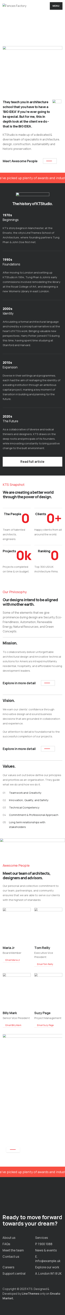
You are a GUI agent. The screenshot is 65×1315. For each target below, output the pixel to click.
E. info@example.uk (47, 1258)
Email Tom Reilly (45, 964)
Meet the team (13, 1250)
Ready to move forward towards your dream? (32, 1220)
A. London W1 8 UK (48, 1273)
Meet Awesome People (20, 161)
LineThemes (30, 1294)
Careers (8, 1267)
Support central (14, 1273)
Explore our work (47, 1267)
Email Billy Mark (13, 1025)
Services (41, 1238)
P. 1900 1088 (44, 1244)
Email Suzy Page (45, 1025)
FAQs (6, 1244)
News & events (46, 1250)
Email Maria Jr (12, 960)
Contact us (11, 1256)
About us (9, 1238)
